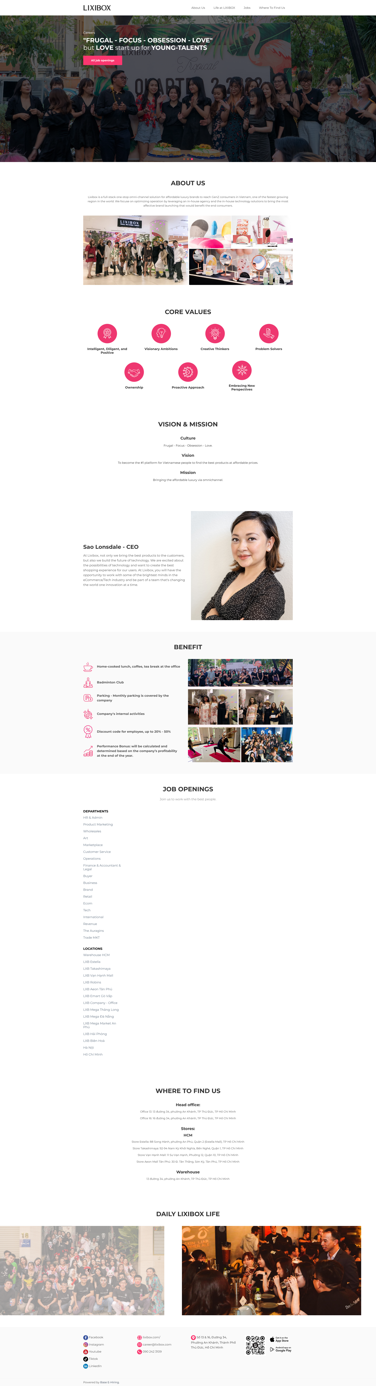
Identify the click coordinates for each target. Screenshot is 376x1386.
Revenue (90, 924)
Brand (88, 890)
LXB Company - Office (100, 1003)
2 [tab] (188, 159)
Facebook (95, 1337)
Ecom (87, 903)
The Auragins (93, 931)
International (93, 917)
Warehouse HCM (96, 955)
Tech (87, 910)
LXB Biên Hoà (94, 1041)
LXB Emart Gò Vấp (97, 996)
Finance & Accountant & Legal (102, 867)
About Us (198, 8)
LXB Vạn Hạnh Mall (98, 976)
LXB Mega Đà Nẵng (98, 1017)
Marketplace (93, 845)
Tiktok (93, 1359)
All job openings (102, 60)
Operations (92, 859)
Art (85, 838)
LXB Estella (91, 962)
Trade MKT (91, 938)
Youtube (94, 1351)
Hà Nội (88, 1048)
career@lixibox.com (156, 1344)
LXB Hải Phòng (95, 1034)
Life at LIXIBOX (224, 8)
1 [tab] (184, 159)
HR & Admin (92, 818)
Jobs (247, 8)
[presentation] (88, 1271)
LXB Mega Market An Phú (99, 1025)
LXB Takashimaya (97, 969)
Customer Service (97, 852)
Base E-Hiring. (110, 1382)
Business (90, 883)
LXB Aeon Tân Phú (97, 989)
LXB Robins (92, 982)
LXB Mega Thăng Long (101, 1010)
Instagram (96, 1344)
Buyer (87, 876)
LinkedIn (95, 1366)
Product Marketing (98, 824)
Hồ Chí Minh (93, 1055)
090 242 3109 (152, 1351)
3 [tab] (192, 159)
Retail (87, 897)
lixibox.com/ (151, 1337)
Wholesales (92, 831)
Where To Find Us (272, 8)
